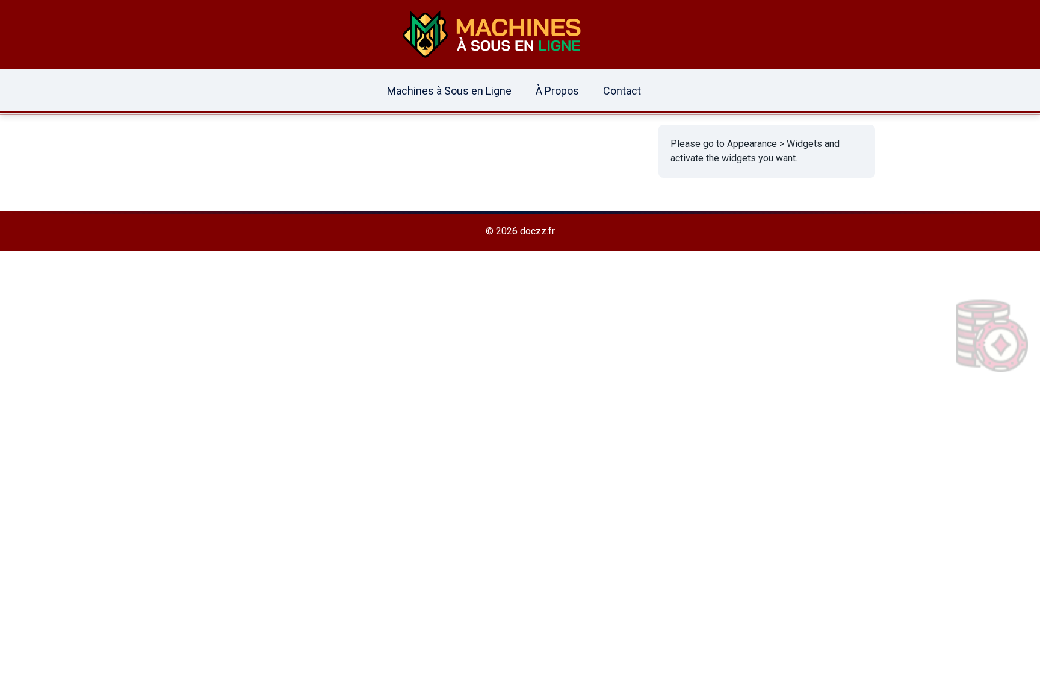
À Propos (557, 90)
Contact (622, 90)
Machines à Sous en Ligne (449, 90)
